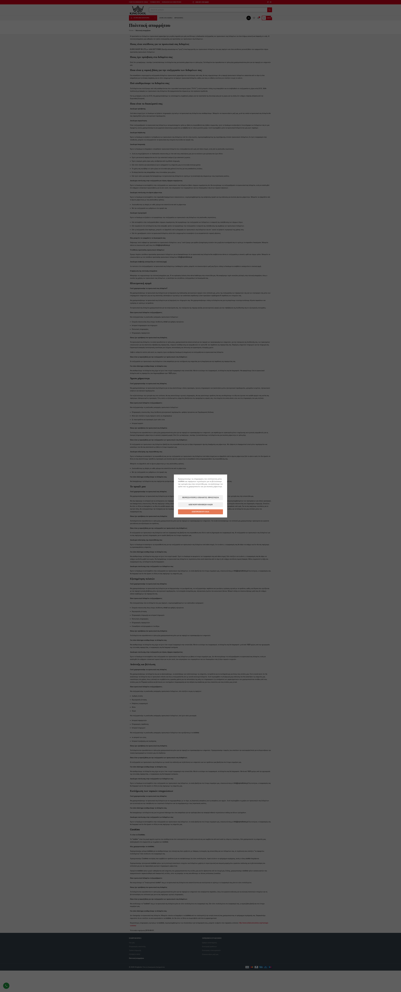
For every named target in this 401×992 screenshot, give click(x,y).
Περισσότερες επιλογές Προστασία (200, 497)
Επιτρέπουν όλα (200, 512)
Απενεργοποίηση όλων (200, 504)
